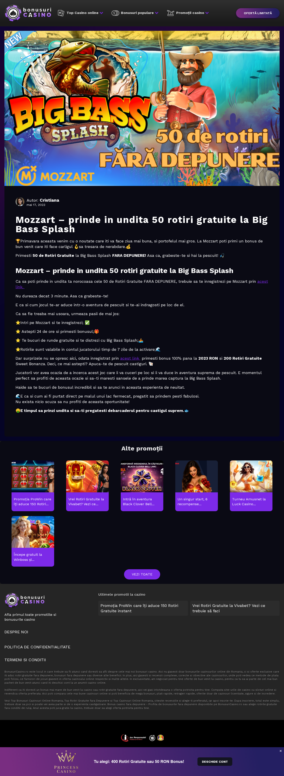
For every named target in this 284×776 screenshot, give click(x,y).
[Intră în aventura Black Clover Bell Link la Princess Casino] (142, 486)
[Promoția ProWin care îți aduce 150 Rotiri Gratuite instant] (33, 486)
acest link (130, 358)
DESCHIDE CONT (215, 761)
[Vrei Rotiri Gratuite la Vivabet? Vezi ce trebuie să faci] (87, 486)
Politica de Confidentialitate (37, 647)
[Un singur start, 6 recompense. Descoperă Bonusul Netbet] (196, 486)
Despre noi (16, 632)
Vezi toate (142, 574)
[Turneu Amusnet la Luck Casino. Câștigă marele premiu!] (251, 486)
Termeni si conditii (25, 659)
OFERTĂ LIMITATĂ (258, 13)
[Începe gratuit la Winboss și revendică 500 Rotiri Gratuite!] (33, 541)
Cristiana (49, 200)
